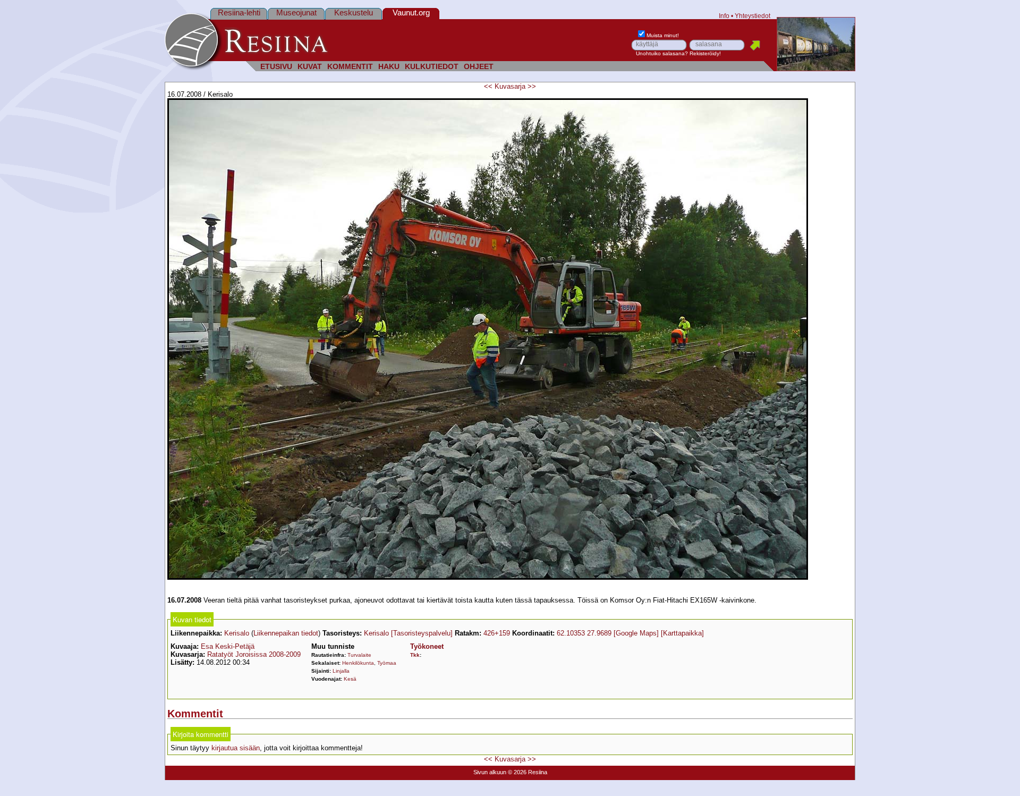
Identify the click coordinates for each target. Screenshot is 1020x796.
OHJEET (479, 67)
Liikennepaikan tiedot (285, 633)
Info (724, 15)
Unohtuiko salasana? (662, 53)
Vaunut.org (411, 12)
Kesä (350, 679)
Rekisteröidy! (705, 53)
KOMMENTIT (350, 67)
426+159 (496, 633)
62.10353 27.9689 (584, 633)
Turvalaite (359, 655)
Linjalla (341, 671)
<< (488, 86)
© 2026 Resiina (527, 772)
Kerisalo (236, 633)
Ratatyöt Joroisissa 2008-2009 (254, 654)
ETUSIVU (276, 67)
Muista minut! (663, 35)
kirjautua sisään (235, 748)
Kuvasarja (510, 86)
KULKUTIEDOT (431, 67)
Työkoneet (427, 646)
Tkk (415, 655)
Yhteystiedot (752, 15)
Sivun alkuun (489, 772)
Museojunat (296, 12)
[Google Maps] (636, 633)
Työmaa (386, 663)
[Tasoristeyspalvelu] (422, 633)
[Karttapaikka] (682, 633)
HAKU (389, 67)
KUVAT (310, 67)
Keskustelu (353, 12)
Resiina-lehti (239, 12)
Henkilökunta (358, 663)
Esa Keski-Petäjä (227, 646)
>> (532, 86)
